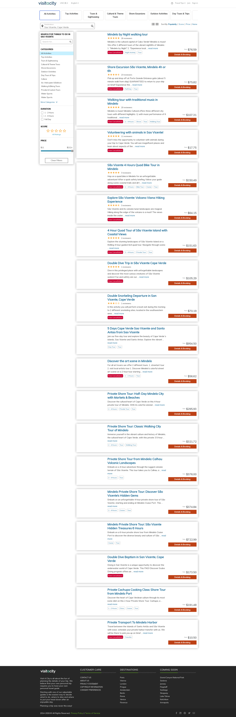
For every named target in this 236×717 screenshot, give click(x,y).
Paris (122, 677)
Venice (123, 699)
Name (194, 24)
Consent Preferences (90, 690)
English (74, 3)
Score (181, 24)
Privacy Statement (89, 684)
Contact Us (85, 677)
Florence (123, 702)
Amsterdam (125, 690)
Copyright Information (91, 687)
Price (188, 24)
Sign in (195, 3)
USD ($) (63, 3)
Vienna (123, 681)
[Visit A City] (48, 671)
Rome (122, 696)
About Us (84, 681)
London (123, 684)
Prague (123, 687)
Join (188, 3)
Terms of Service (92, 713)
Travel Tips (179, 3)
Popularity (172, 24)
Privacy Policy (77, 713)
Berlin (122, 693)
